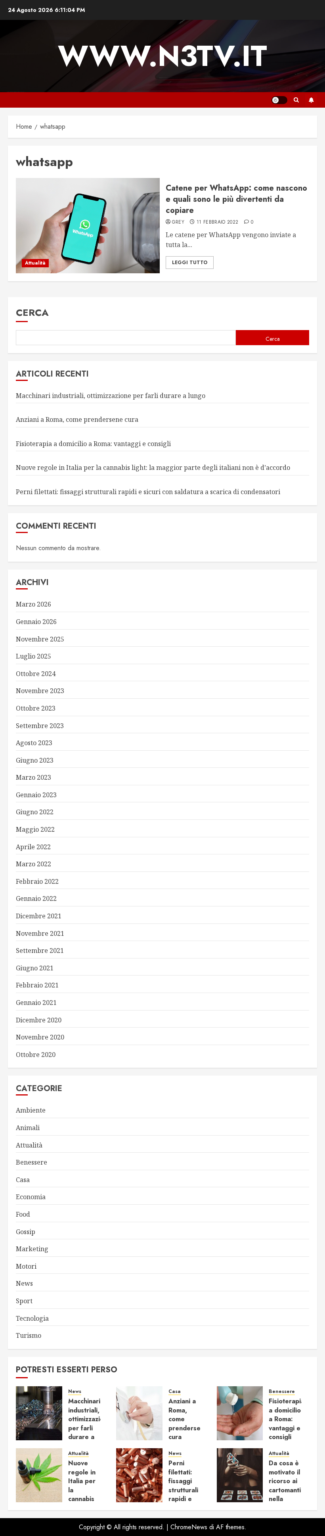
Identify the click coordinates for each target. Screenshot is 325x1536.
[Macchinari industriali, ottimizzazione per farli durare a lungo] (39, 1413)
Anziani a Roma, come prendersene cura (77, 419)
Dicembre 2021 (38, 916)
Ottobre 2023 (35, 708)
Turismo (28, 1335)
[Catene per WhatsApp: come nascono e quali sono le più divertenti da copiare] (88, 225)
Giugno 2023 (35, 760)
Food (23, 1214)
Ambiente (31, 1110)
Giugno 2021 (35, 968)
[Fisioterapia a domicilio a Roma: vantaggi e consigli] (240, 1413)
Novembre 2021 (40, 933)
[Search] (296, 100)
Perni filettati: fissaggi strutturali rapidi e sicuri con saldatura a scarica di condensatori (148, 491)
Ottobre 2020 (35, 1054)
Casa (23, 1179)
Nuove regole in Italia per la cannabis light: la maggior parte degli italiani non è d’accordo (153, 467)
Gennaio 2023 (36, 794)
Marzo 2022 (33, 864)
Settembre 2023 (40, 725)
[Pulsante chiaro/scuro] (279, 100)
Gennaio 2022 (36, 898)
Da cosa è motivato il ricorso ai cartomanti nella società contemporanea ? (292, 1494)
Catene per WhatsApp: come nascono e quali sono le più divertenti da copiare (236, 199)
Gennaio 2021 (36, 1002)
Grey (178, 222)
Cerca (32, 312)
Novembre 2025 (40, 639)
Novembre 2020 (40, 1037)
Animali (28, 1127)
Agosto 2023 (34, 742)
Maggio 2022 (35, 829)
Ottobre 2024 (35, 673)
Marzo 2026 (33, 604)
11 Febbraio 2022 (218, 222)
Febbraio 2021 (37, 985)
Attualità (35, 263)
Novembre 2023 (40, 690)
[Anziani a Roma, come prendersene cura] (139, 1413)
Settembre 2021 (40, 950)
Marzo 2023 (33, 777)
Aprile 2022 (33, 846)
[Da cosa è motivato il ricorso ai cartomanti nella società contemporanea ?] (240, 1475)
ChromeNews (188, 1527)
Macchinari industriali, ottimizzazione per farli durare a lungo (110, 395)
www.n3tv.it (162, 56)
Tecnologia (32, 1318)
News (24, 1283)
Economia (31, 1196)
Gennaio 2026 (36, 621)
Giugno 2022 (35, 812)
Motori (26, 1266)
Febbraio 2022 (37, 881)
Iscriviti (311, 100)
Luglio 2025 (33, 656)
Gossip (25, 1231)
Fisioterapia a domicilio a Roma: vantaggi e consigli (93, 443)
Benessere (31, 1162)
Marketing (32, 1248)
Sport (24, 1300)
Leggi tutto (189, 262)
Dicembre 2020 (38, 1020)
